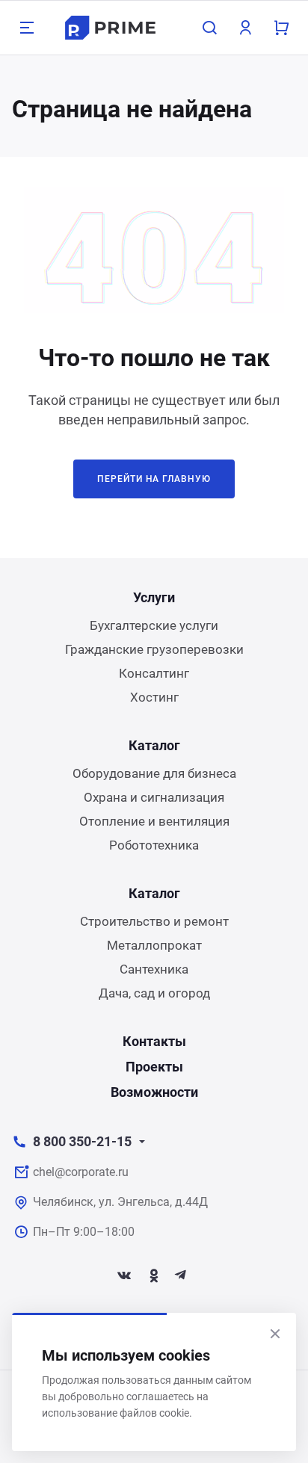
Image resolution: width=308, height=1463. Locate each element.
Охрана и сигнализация (154, 797)
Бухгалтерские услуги (154, 625)
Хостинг (154, 697)
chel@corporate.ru (81, 1172)
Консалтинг (154, 673)
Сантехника (154, 969)
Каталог (154, 745)
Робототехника (154, 845)
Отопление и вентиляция (154, 821)
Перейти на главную (154, 479)
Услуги (154, 597)
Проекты (154, 1066)
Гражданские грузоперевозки (154, 649)
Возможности (154, 1092)
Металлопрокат (154, 945)
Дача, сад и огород (154, 993)
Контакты (154, 1041)
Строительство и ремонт (154, 921)
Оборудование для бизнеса (154, 773)
